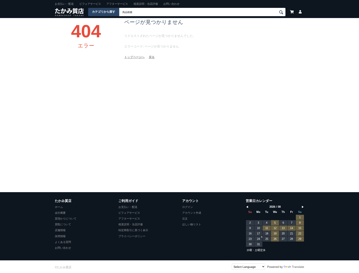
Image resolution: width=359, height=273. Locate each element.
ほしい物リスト (191, 224)
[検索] (281, 12)
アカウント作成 (191, 212)
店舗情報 (60, 230)
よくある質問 (63, 242)
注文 (185, 218)
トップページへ (134, 57)
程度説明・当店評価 (146, 3)
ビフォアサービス (90, 3)
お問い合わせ (171, 3)
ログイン (187, 207)
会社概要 (60, 212)
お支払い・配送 (64, 3)
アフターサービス (117, 3)
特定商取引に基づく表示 (133, 230)
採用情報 (60, 236)
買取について (63, 224)
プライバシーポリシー (131, 236)
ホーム (59, 207)
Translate (298, 266)
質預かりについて (65, 218)
